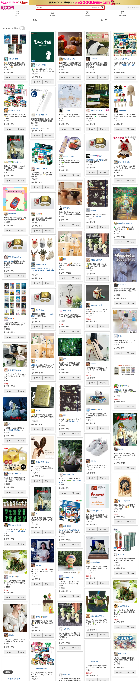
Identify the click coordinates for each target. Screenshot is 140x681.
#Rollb (98, 216)
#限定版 (118, 390)
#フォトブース (38, 271)
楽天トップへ (133, 7)
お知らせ (87, 13)
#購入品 (34, 365)
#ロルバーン (73, 421)
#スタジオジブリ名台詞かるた (70, 530)
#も (80, 421)
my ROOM (122, 13)
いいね (22, 77)
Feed (17, 13)
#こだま (15, 531)
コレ (9, 77)
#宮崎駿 (90, 160)
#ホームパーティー (38, 269)
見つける (52, 13)
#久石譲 (10, 430)
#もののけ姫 (8, 261)
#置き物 (21, 531)
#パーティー (49, 271)
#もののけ (17, 430)
